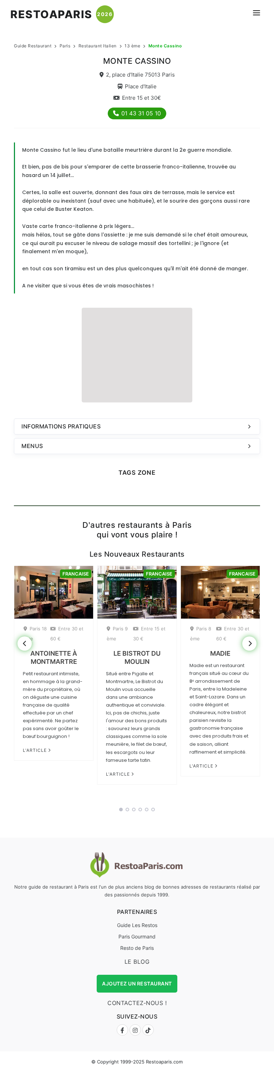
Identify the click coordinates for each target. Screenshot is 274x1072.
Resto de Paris (137, 948)
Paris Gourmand (137, 936)
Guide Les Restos (137, 925)
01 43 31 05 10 (141, 113)
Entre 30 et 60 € (66, 633)
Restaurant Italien (97, 45)
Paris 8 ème (200, 633)
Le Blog (137, 961)
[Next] (249, 643)
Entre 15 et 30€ (141, 97)
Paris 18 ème (35, 633)
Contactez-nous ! (137, 1002)
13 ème (132, 45)
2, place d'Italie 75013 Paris (140, 74)
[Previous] (24, 643)
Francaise (75, 574)
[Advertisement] (137, 354)
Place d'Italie (141, 86)
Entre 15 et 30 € (149, 633)
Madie (220, 653)
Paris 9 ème (117, 633)
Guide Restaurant (32, 45)
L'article (35, 750)
